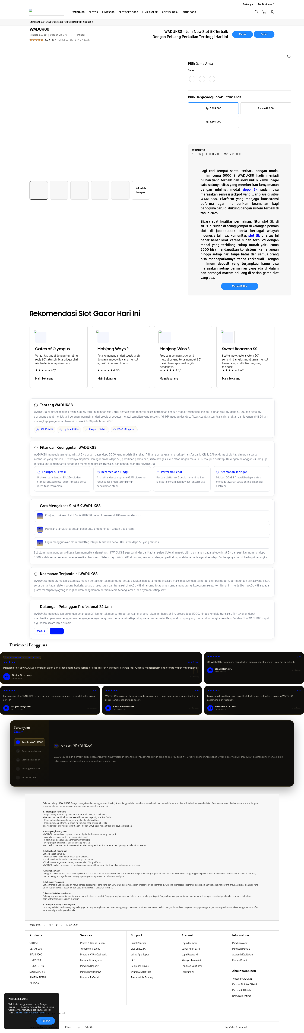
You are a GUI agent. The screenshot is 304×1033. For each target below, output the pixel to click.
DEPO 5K (34, 983)
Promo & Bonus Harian (92, 943)
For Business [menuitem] (265, 4)
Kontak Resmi (239, 960)
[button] (264, 12)
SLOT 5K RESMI (38, 977)
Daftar (264, 34)
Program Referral (89, 977)
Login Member (189, 943)
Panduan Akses (240, 943)
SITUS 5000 (36, 954)
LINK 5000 (35, 960)
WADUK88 (39, 29)
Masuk (242, 34)
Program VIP (188, 971)
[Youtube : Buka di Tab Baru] (272, 1027)
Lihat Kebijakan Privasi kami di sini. (30, 1012)
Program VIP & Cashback (93, 954)
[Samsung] (46, 12)
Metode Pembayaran (91, 960)
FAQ (133, 960)
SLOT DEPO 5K (37, 971)
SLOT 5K (34, 943)
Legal (78, 1027)
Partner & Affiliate (241, 990)
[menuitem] (78, 12)
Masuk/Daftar (239, 286)
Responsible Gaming (142, 977)
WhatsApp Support (141, 954)
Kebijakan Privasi (140, 966)
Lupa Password (190, 954)
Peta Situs (89, 1027)
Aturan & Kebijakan (242, 954)
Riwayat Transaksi (191, 960)
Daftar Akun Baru (191, 948)
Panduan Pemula (241, 948)
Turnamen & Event (90, 948)
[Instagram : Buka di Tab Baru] (265, 1027)
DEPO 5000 (36, 948)
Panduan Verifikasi (192, 966)
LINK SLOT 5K (37, 966)
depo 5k (250, 189)
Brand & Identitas (241, 996)
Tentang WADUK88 (242, 978)
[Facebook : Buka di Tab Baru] (252, 1027)
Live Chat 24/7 (138, 948)
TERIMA (45, 1020)
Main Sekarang (44, 378)
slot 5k (254, 235)
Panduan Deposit (89, 966)
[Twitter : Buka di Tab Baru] (258, 1027)
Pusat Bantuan (139, 943)
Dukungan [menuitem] (248, 4)
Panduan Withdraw (90, 971)
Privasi (68, 1027)
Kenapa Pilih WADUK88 (244, 984)
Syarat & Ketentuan (141, 971)
